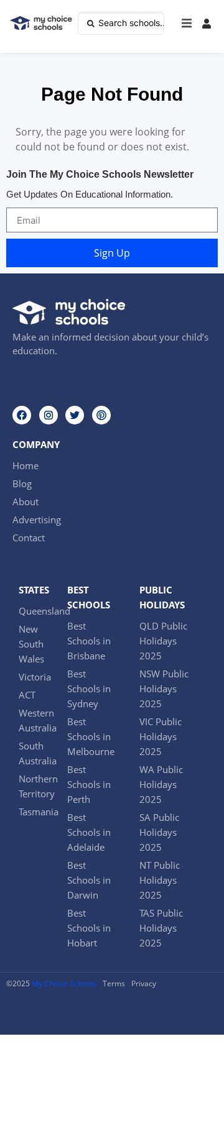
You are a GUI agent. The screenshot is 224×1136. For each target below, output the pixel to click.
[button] (186, 23)
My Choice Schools (64, 983)
